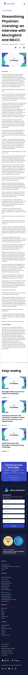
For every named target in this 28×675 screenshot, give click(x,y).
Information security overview (8, 648)
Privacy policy (4, 646)
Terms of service (5, 644)
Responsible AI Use (5, 635)
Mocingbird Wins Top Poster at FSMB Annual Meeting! (13, 393)
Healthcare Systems (5, 581)
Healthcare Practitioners (6, 594)
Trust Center (4, 655)
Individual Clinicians (5, 584)
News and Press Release (6, 628)
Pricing (2, 633)
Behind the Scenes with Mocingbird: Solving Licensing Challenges (13, 445)
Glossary (3, 618)
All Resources (4, 608)
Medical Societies (5, 601)
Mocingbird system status (7, 653)
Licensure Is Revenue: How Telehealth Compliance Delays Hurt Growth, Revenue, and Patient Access (13, 418)
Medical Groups (4, 588)
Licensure (3, 569)
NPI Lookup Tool (4, 616)
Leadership (3, 627)
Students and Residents (6, 589)
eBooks (2, 611)
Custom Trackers (5, 568)
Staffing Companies (5, 586)
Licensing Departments (6, 597)
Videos (2, 614)
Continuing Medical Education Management (10, 566)
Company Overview (5, 625)
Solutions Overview (5, 564)
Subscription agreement (6, 650)
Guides (2, 613)
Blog (2, 609)
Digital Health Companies (6, 583)
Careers (3, 630)
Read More (4, 397)
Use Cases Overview (6, 577)
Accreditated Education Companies (9, 599)
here (23, 321)
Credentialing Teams (5, 596)
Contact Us (3, 631)
